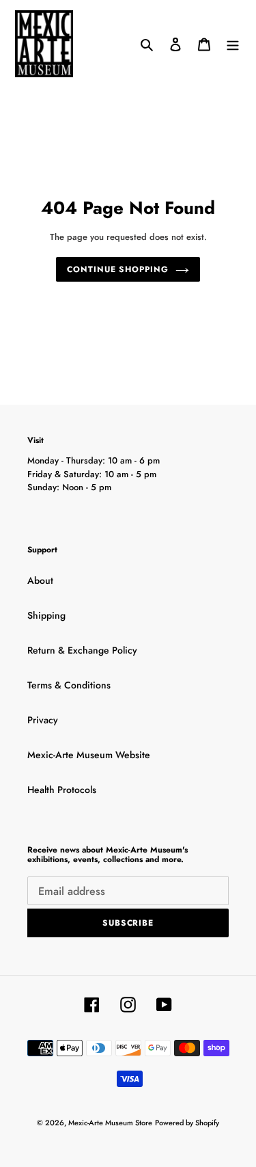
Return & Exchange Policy (82, 650)
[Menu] (232, 43)
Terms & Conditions (69, 685)
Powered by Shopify (187, 1122)
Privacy (42, 720)
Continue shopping (118, 269)
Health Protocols (61, 789)
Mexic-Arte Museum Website (88, 755)
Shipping (46, 615)
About (40, 580)
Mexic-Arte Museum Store (110, 1122)
